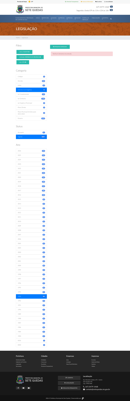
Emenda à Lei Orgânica (29, 57)
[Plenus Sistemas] (83, 398)
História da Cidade (20, 360)
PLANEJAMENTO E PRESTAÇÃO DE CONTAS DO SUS (24, 18)
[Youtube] (23, 388)
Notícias (94, 364)
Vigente (23, 51)
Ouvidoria (99, 1)
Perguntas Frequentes (69, 388)
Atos (67, 360)
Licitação (68, 362)
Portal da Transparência (72, 1)
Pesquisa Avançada (60, 46)
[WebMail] (29, 388)
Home (18, 37)
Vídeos (93, 366)
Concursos (43, 362)
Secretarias (18, 366)
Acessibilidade (109, 1)
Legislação (18, 364)
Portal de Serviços (85, 18)
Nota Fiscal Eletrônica (71, 364)
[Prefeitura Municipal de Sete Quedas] (29, 9)
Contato (70, 377)
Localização (69, 383)
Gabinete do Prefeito (21, 362)
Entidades (43, 360)
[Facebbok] (18, 388)
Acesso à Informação (87, 1)
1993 (22, 62)
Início (38, 18)
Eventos (94, 360)
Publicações (96, 18)
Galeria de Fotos (96, 362)
